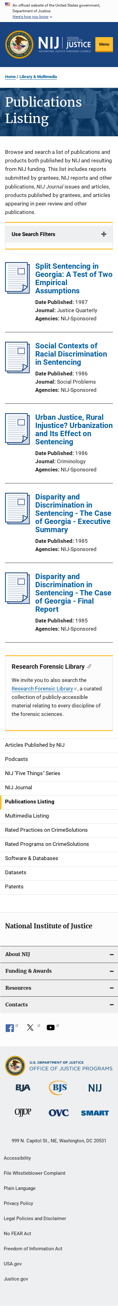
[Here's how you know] (59, 11)
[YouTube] (53, 1030)
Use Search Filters (33, 234)
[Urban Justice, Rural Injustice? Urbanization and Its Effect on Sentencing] (17, 443)
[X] (32, 1030)
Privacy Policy (18, 1203)
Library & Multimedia (38, 76)
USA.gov (13, 1264)
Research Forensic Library (42, 688)
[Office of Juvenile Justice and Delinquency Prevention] (23, 1118)
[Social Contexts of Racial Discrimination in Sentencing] (17, 371)
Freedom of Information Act (33, 1249)
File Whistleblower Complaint (34, 1173)
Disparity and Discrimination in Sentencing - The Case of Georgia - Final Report (73, 593)
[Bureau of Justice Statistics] (59, 1096)
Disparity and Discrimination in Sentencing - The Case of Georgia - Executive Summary (73, 513)
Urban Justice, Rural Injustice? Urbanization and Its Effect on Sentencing (74, 429)
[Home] (65, 45)
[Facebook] (12, 1030)
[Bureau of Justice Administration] (23, 1092)
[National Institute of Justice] (95, 1093)
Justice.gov (16, 1279)
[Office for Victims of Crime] (59, 1117)
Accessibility (17, 1158)
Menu (104, 44)
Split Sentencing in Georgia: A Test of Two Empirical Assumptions (74, 278)
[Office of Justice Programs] (19, 44)
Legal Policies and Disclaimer (35, 1218)
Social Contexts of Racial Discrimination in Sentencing (71, 354)
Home (10, 76)
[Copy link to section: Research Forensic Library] (88, 666)
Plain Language (20, 1188)
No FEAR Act (17, 1233)
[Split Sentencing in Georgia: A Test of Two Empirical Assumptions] (17, 292)
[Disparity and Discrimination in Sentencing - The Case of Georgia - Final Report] (17, 602)
